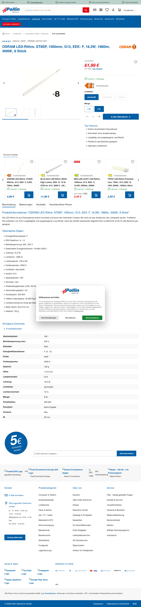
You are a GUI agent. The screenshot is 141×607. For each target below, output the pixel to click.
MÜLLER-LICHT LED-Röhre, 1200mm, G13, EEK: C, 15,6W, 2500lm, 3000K (87, 182)
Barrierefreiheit (113, 520)
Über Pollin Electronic (82, 499)
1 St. (89, 109)
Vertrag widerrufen (15, 537)
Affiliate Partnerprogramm (118, 530)
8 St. (99, 109)
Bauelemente (44, 535)
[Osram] (128, 49)
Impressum (112, 535)
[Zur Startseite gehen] (11, 9)
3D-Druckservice (80, 540)
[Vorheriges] (4, 83)
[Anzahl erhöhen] (99, 117)
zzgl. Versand (97, 69)
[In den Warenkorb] (28, 194)
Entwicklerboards (46, 499)
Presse (76, 504)
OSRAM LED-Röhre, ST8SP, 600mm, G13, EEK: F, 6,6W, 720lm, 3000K (20, 182)
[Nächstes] (78, 83)
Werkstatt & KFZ (46, 520)
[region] (41, 89)
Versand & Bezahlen (116, 509)
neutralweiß (108, 97)
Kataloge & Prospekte (82, 514)
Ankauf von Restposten (83, 550)
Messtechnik (44, 530)
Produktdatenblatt (102, 86)
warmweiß (91, 97)
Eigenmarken (78, 545)
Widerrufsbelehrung (115, 514)
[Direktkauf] (101, 10)
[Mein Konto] (113, 10)
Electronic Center (80, 509)
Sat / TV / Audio (45, 514)
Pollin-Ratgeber (79, 530)
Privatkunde (129, 10)
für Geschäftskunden (82, 525)
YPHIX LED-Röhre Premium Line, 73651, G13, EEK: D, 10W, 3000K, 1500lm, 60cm (121, 182)
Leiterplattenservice (81, 535)
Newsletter (77, 520)
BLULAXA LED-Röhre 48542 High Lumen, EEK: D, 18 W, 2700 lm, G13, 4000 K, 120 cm (53, 182)
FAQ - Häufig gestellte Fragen (120, 494)
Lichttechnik (44, 504)
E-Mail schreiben (16, 495)
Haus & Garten (45, 509)
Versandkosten (50, 593)
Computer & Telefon (47, 494)
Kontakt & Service (115, 499)
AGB (135, 603)
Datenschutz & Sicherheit (118, 603)
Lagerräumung (45, 550)
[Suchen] (86, 10)
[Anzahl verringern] (87, 117)
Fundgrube (43, 545)
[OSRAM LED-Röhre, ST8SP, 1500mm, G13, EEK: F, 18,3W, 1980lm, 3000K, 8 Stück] (41, 83)
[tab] (9, 204)
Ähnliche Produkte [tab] (10, 154)
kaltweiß (123, 97)
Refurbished (44, 540)
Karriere (76, 494)
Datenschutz (47, 458)
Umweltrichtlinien (114, 504)
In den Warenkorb (119, 116)
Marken (110, 525)
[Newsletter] (94, 10)
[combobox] (53, 10)
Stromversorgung (46, 525)
